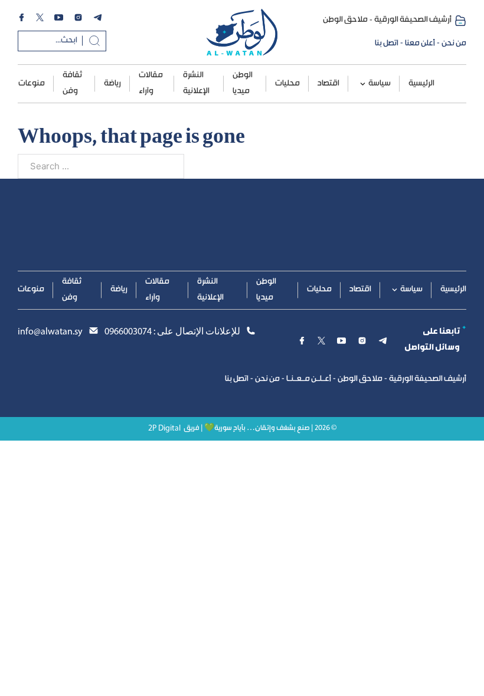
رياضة (112, 84)
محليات (287, 84)
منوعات (31, 84)
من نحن (454, 44)
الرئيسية (421, 84)
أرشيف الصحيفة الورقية (413, 20)
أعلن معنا (420, 44)
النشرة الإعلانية (196, 83)
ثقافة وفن (72, 83)
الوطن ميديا (243, 83)
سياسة (379, 84)
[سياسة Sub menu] (362, 84)
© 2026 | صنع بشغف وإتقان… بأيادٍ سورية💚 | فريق (260, 428)
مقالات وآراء (151, 83)
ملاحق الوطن (345, 20)
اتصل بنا (386, 44)
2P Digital (164, 428)
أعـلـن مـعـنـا (308, 379)
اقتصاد (328, 84)
